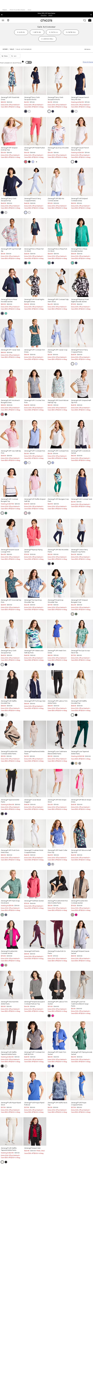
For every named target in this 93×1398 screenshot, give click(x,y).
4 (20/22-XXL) (47, 39)
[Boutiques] (8, 20)
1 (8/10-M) (37, 32)
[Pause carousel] (91, 14)
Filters (6, 56)
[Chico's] (46, 20)
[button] (89, 20)
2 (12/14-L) (53, 32)
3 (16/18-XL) (71, 32)
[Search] (84, 20)
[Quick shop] (36, 162)
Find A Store (88, 62)
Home (5, 49)
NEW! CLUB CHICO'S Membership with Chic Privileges (46, 13)
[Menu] (3, 20)
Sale (12, 49)
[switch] (29, 62)
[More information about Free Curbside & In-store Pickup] (22, 61)
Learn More (46, 15)
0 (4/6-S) (21, 32)
